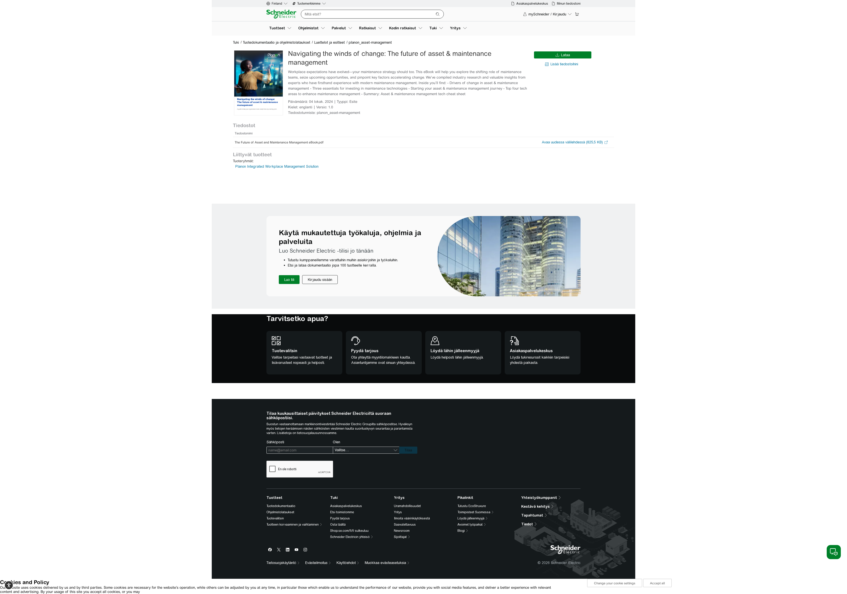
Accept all (657, 583)
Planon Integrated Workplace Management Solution (277, 166)
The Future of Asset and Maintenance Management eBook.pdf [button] (279, 142)
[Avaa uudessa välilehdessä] (572, 142)
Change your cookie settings (614, 583)
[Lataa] (258, 82)
